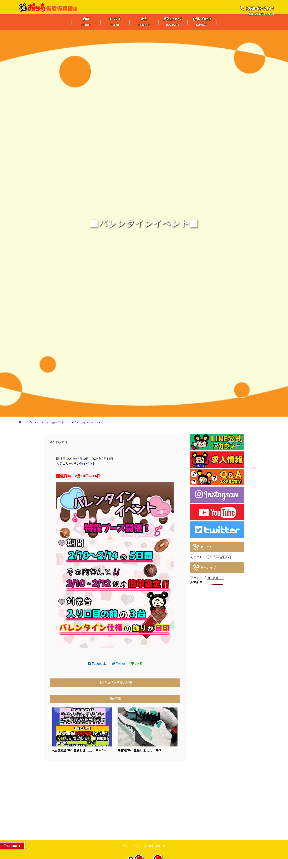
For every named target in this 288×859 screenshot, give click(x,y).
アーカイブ (198, 577)
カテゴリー (198, 557)
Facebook (98, 663)
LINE (138, 663)
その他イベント (84, 463)
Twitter (120, 663)
